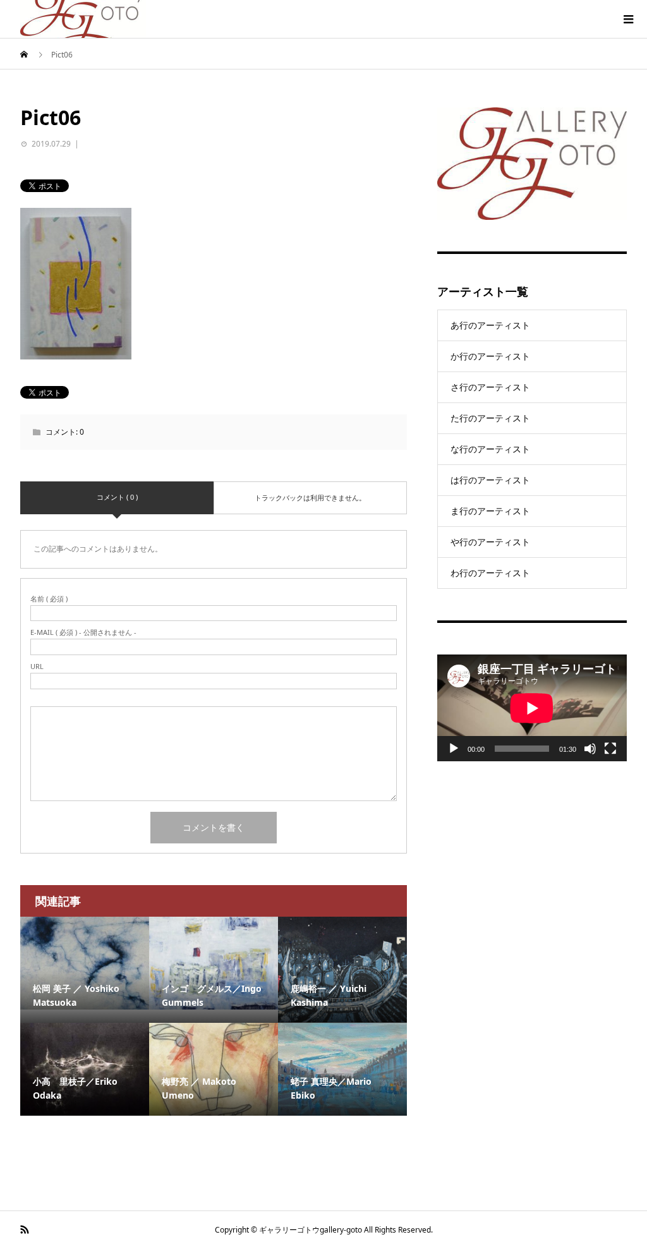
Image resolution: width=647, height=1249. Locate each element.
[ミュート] (590, 748)
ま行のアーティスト (490, 511)
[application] (532, 708)
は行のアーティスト (490, 480)
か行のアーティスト (490, 356)
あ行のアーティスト (490, 325)
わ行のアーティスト (490, 573)
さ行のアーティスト (490, 387)
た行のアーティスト (490, 418)
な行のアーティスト (490, 449)
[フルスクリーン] (610, 748)
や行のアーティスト (490, 542)
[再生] (453, 748)
